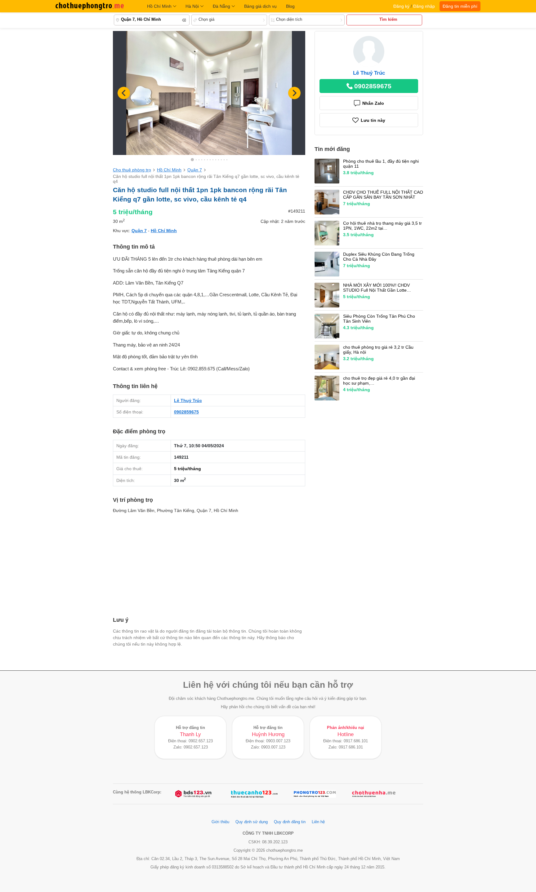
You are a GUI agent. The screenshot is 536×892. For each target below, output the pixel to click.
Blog (290, 6)
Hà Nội (192, 6)
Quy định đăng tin (290, 822)
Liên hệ (318, 822)
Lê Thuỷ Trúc (188, 400)
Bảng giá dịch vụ (260, 6)
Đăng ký (401, 6)
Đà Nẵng (221, 6)
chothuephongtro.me (90, 6)
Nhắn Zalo (373, 103)
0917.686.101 (356, 741)
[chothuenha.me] (373, 794)
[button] (294, 93)
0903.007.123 (278, 741)
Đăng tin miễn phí (460, 6)
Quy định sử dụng (251, 822)
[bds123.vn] (194, 794)
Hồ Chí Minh (159, 6)
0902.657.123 (201, 741)
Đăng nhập (424, 6)
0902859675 (186, 411)
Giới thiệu (220, 822)
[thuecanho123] (254, 794)
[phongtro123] (315, 794)
